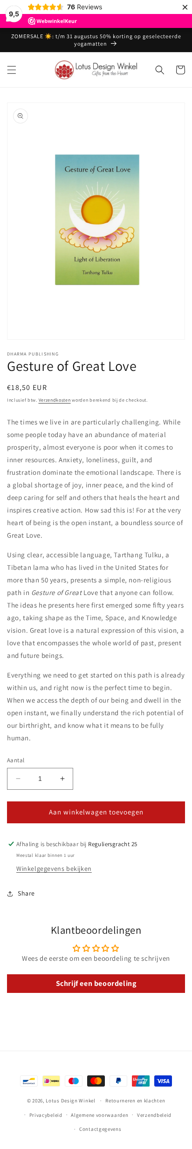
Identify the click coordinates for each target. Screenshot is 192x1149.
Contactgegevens (100, 1129)
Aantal (15, 760)
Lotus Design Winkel (70, 1100)
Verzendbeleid (154, 1115)
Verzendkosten (55, 400)
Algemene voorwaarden (99, 1115)
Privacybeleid (45, 1115)
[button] (11, 70)
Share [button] (26, 893)
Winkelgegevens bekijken (54, 868)
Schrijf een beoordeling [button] (96, 983)
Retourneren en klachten (135, 1100)
